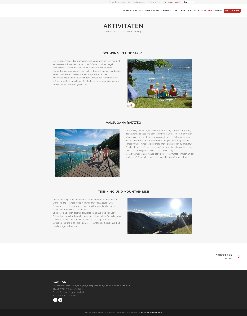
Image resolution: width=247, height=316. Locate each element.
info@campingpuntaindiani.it (72, 292)
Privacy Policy (146, 312)
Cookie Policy (157, 312)
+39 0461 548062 (174, 2)
